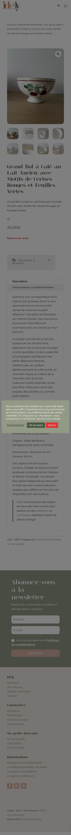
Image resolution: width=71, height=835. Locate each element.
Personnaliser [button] (15, 425)
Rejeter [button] (52, 425)
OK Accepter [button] (36, 425)
